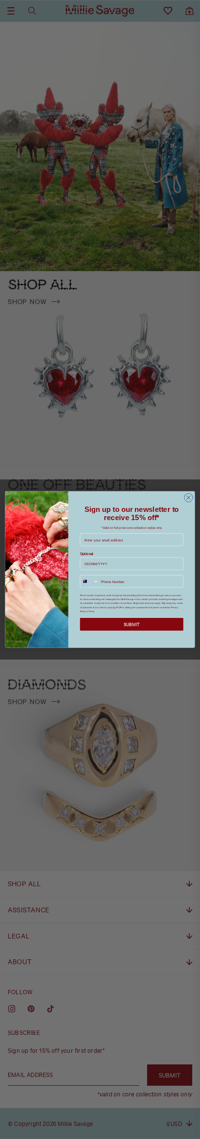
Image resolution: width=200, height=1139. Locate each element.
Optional (86, 553)
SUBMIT (132, 624)
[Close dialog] (188, 497)
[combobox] (89, 581)
